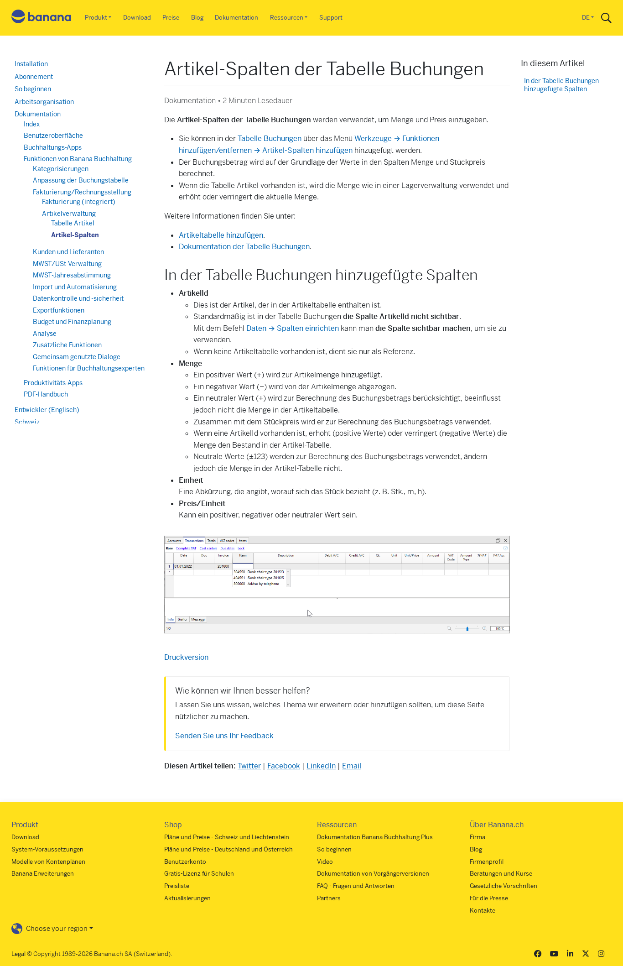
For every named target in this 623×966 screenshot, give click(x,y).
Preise (170, 17)
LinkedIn (321, 766)
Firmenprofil (487, 862)
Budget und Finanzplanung (72, 322)
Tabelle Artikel (72, 223)
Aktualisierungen (187, 898)
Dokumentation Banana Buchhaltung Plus (375, 837)
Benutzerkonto (185, 862)
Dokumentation (236, 17)
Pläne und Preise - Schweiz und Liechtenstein (226, 837)
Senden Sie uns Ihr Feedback (224, 736)
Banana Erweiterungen (42, 873)
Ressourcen (286, 17)
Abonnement (34, 77)
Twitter (249, 766)
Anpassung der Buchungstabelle (81, 180)
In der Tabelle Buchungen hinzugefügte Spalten (561, 85)
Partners (329, 898)
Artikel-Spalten (75, 235)
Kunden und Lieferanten (68, 252)
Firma (477, 837)
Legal (18, 954)
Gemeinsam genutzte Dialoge (76, 357)
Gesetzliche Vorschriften (503, 886)
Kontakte (482, 910)
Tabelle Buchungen (269, 138)
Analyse (45, 333)
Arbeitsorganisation (44, 102)
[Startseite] (41, 18)
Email (351, 766)
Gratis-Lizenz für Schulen (199, 873)
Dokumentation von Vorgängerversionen (373, 873)
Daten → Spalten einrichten (292, 328)
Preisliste (176, 886)
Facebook (283, 766)
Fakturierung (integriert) (78, 202)
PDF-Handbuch (46, 394)
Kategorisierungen (60, 169)
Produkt (96, 17)
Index (32, 124)
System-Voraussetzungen (47, 849)
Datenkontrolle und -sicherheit (78, 298)
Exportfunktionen (58, 310)
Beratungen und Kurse (501, 873)
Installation (31, 64)
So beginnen (33, 89)
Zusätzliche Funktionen (67, 345)
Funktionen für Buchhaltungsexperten (89, 368)
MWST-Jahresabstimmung (72, 275)
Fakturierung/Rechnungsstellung (82, 192)
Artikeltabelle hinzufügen (221, 235)
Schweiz (27, 422)
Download (137, 17)
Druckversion (186, 657)
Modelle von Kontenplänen (48, 862)
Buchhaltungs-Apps (53, 147)
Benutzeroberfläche (53, 135)
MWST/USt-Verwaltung (67, 264)
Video (325, 862)
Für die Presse (489, 898)
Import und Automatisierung (75, 287)
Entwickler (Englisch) (47, 410)
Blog (197, 17)
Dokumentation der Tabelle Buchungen (244, 246)
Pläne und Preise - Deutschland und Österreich (228, 849)
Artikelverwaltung (69, 213)
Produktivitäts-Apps (53, 383)
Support (331, 17)
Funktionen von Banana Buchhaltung (78, 159)
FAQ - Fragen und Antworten (356, 886)
